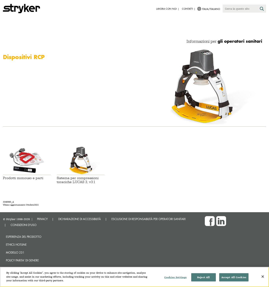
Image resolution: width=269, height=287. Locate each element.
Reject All (203, 277)
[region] (134, 277)
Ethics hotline (16, 244)
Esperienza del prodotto (23, 237)
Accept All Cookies (233, 277)
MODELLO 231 (15, 252)
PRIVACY (42, 219)
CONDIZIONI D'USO (23, 225)
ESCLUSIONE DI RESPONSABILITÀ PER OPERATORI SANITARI (148, 219)
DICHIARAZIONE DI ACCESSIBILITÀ (79, 219)
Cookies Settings (175, 277)
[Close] (262, 276)
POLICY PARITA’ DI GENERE (22, 260)
